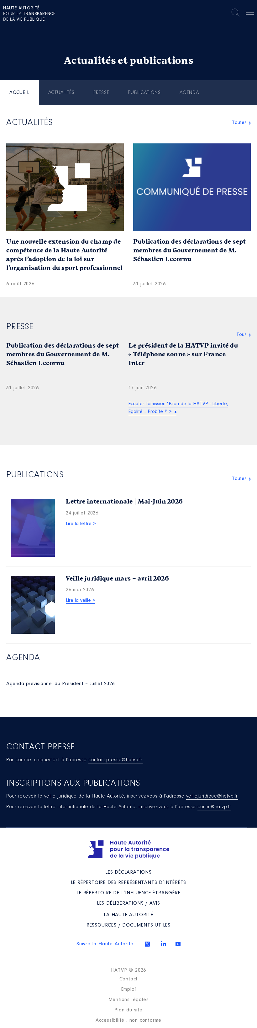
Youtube (178, 944)
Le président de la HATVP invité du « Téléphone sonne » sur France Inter (183, 354)
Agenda (189, 92)
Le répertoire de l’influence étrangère (128, 893)
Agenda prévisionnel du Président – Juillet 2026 (60, 683)
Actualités (61, 92)
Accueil (19, 92)
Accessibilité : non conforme (128, 1020)
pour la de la (29, 14)
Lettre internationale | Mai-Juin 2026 (124, 501)
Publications (144, 92)
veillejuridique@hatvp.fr (212, 796)
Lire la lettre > (81, 523)
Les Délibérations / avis (128, 903)
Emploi (128, 989)
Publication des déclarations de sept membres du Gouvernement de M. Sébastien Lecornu (189, 250)
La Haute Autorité (128, 914)
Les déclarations (128, 872)
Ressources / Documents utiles (128, 925)
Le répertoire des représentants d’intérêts (128, 882)
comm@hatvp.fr (214, 806)
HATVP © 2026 (128, 970)
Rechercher (235, 12)
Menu (250, 13)
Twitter (147, 944)
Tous (241, 334)
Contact (128, 979)
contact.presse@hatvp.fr (115, 759)
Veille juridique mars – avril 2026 (117, 578)
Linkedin (163, 943)
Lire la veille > (80, 600)
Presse (101, 92)
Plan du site (128, 1010)
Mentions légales (128, 999)
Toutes (239, 122)
